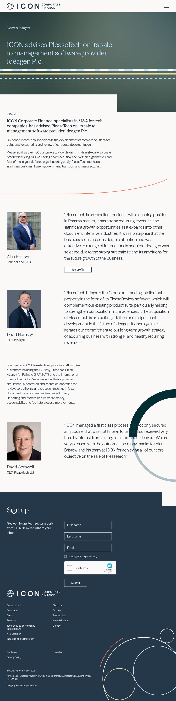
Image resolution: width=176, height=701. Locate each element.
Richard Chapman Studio (27, 685)
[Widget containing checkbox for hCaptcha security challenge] (90, 567)
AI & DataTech (14, 633)
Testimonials (59, 615)
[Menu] (166, 6)
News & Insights (61, 620)
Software (11, 620)
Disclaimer (12, 652)
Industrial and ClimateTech (20, 638)
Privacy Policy (14, 657)
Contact (57, 625)
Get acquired (13, 605)
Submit (75, 582)
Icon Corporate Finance (33, 6)
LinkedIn (57, 652)
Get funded (13, 610)
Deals (10, 615)
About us (57, 605)
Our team (58, 610)
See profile (78, 269)
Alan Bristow (18, 256)
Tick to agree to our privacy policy (82, 556)
